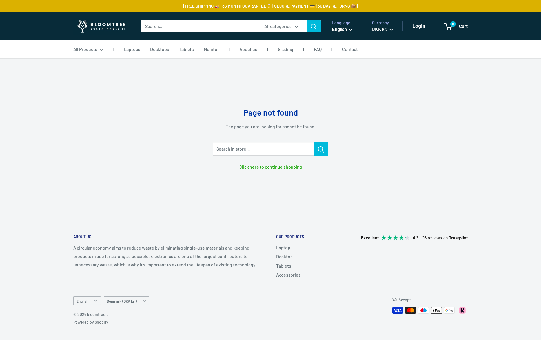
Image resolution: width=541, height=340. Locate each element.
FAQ (318, 49)
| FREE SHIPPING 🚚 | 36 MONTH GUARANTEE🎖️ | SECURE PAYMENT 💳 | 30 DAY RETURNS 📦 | (270, 5)
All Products (85, 49)
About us (248, 49)
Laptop (283, 247)
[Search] (314, 26)
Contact (350, 49)
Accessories (288, 274)
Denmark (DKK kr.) (122, 301)
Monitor (211, 49)
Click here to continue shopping (270, 166)
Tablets (186, 49)
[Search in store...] (321, 149)
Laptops (132, 49)
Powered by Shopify (90, 322)
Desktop (284, 256)
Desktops (159, 49)
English (82, 301)
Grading (285, 49)
